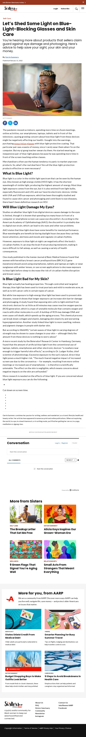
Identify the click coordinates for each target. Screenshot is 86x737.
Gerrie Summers (12, 57)
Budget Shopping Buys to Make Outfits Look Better (23, 678)
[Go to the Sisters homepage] (11, 8)
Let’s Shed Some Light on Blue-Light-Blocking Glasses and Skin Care (39, 29)
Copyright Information (13, 728)
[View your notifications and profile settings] (78, 460)
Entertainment (11, 673)
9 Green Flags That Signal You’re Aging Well (23, 568)
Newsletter (40, 713)
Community (40, 711)
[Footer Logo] (18, 704)
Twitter (10, 123)
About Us (39, 703)
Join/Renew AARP (65, 705)
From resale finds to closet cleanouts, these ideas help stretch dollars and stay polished (21, 684)
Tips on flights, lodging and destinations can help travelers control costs (61, 643)
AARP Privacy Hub (46, 728)
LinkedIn (15, 123)
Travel (47, 631)
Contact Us (63, 703)
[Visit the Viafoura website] (74, 490)
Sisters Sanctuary (42, 708)
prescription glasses (24, 143)
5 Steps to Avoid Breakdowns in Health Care (63, 678)
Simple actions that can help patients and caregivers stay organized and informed (60, 684)
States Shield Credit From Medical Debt (20, 636)
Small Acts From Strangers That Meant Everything (59, 568)
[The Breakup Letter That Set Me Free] (26, 514)
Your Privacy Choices (63, 728)
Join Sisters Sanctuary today (13, 2)
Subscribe (65, 9)
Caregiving (49, 673)
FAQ (37, 705)
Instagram (39, 716)
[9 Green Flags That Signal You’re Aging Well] (26, 549)
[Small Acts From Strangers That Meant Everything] (60, 549)
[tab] (14, 460)
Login (55, 9)
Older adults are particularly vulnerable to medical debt (21, 643)
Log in (57, 443)
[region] (43, 468)
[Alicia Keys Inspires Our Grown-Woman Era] (60, 514)
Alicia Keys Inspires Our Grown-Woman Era (60, 531)
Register (64, 443)
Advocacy (9, 631)
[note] (42, 118)
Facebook (5, 123)
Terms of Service (30, 728)
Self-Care (7, 18)
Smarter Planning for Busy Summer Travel (60, 636)
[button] (76, 8)
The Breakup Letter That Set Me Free (23, 531)
